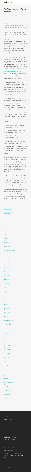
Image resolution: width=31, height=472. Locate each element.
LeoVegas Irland (7, 333)
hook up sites (6, 296)
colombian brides (7, 267)
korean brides (7, 312)
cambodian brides (8, 242)
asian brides (6, 217)
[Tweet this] (12, 15)
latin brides (6, 316)
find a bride (6, 283)
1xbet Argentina (7, 209)
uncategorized (7, 394)
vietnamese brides (8, 398)
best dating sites (7, 226)
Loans (5, 341)
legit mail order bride (8, 320)
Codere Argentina (7, 258)
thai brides (6, 386)
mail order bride (7, 345)
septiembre (6, 370)
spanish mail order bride (9, 382)
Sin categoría (6, 378)
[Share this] (8, 15)
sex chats (6, 374)
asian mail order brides (9, 221)
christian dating (7, 254)
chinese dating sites (8, 246)
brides (5, 234)
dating (5, 271)
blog (4, 230)
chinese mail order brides (9, 250)
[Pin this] (15, 15)
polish (5, 361)
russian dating (7, 365)
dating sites (6, 275)
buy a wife (6, 238)
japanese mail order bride (9, 304)
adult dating (6, 213)
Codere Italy (6, 263)
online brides (6, 357)
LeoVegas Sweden (8, 337)
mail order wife (7, 353)
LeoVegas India (7, 328)
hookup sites (6, 300)
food (5, 287)
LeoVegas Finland (7, 324)
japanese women (7, 308)
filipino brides (7, 279)
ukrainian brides (7, 390)
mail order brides (7, 349)
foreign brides (7, 291)
